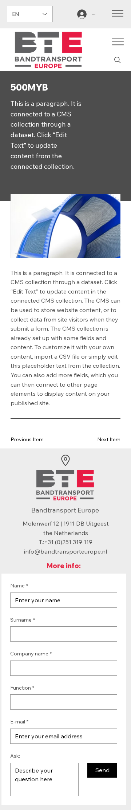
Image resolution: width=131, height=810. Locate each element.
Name (19, 585)
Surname (22, 620)
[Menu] (117, 13)
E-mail (19, 721)
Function (22, 688)
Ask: (15, 756)
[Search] (117, 60)
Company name (31, 653)
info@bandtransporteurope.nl (65, 551)
